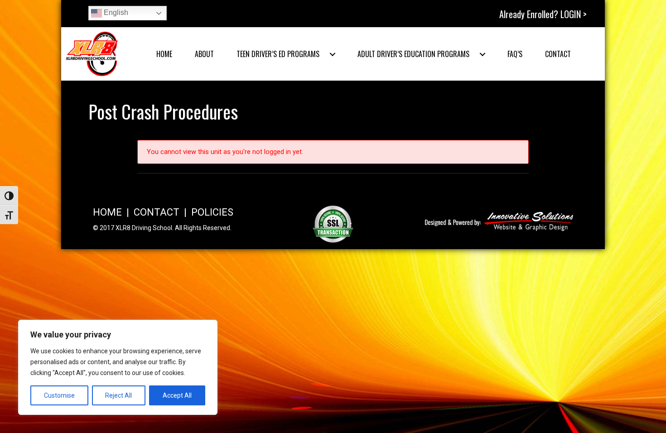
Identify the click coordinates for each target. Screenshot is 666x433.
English (115, 12)
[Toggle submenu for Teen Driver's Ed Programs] (332, 54)
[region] (117, 367)
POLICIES (212, 212)
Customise (59, 395)
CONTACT (156, 212)
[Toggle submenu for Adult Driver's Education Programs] (482, 54)
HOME (107, 212)
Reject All (118, 395)
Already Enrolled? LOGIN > (543, 14)
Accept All (177, 395)
